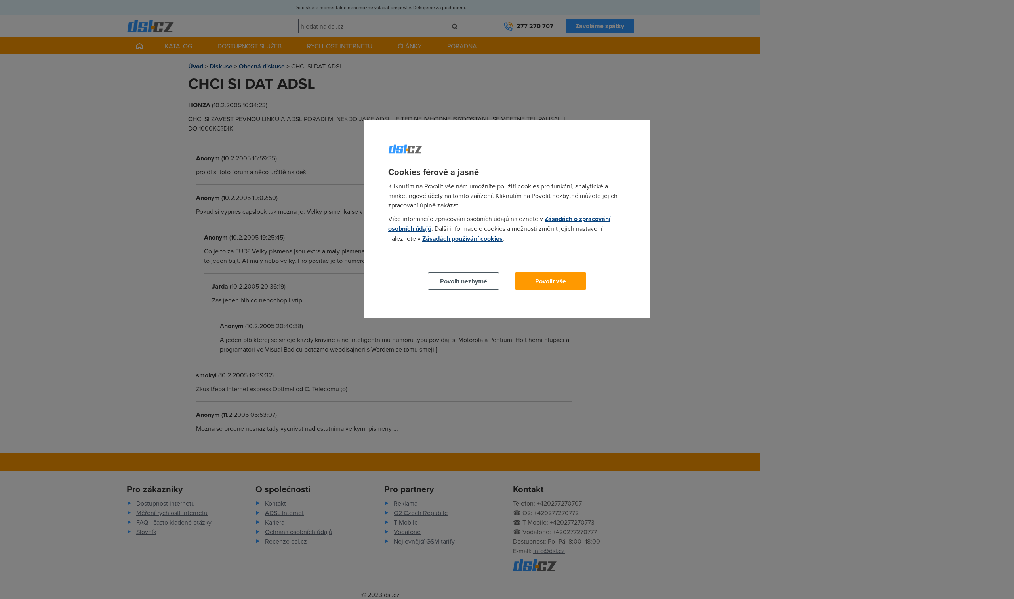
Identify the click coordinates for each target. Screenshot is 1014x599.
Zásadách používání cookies (462, 238)
